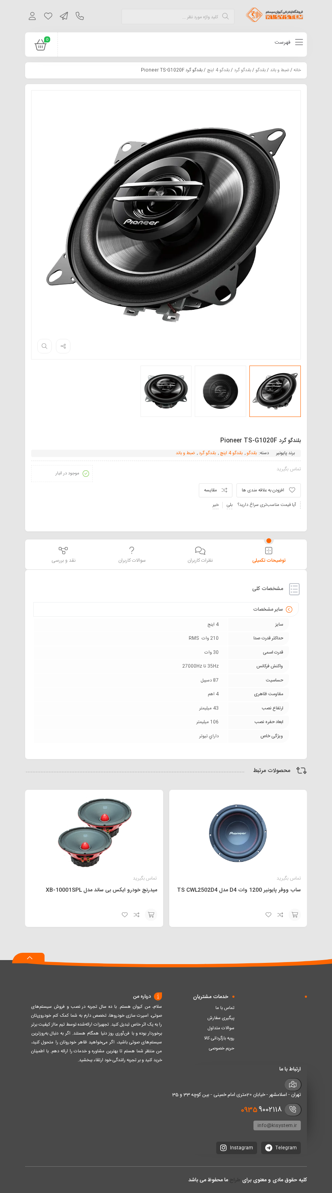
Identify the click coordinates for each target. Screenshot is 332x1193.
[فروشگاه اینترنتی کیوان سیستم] (274, 16)
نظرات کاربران (200, 560)
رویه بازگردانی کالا (219, 1038)
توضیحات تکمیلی (268, 560)
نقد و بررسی (63, 560)
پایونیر (281, 453)
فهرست (283, 42)
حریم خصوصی (221, 1048)
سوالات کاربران (132, 560)
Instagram (241, 1148)
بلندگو (260, 70)
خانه (297, 70)
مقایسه (210, 490)
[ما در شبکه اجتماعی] (64, 17)
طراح (235, 1180)
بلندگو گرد (242, 70)
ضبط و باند (279, 70)
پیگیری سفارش (220, 1018)
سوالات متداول (221, 1028)
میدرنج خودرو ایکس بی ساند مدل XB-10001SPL (101, 890)
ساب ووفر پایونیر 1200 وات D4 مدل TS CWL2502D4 (239, 890)
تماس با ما (224, 1008)
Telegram (285, 1148)
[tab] (268, 555)
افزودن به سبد (295, 915)
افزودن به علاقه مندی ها (263, 490)
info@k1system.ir (277, 1125)
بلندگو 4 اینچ (218, 70)
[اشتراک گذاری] (63, 346)
